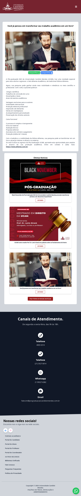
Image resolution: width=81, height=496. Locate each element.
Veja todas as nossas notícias (40, 299)
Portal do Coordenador (13, 453)
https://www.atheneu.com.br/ (17, 147)
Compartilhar (33, 73)
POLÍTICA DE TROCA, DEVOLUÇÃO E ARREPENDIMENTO (40, 491)
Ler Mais (40, 200)
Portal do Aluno (11, 444)
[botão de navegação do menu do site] (76, 6)
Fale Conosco (10, 465)
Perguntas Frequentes (13, 469)
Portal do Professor (12, 448)
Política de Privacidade (13, 473)
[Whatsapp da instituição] (76, 491)
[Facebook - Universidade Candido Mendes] (5, 430)
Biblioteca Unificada (12, 461)
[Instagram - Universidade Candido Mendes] (10, 430)
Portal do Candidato (12, 440)
